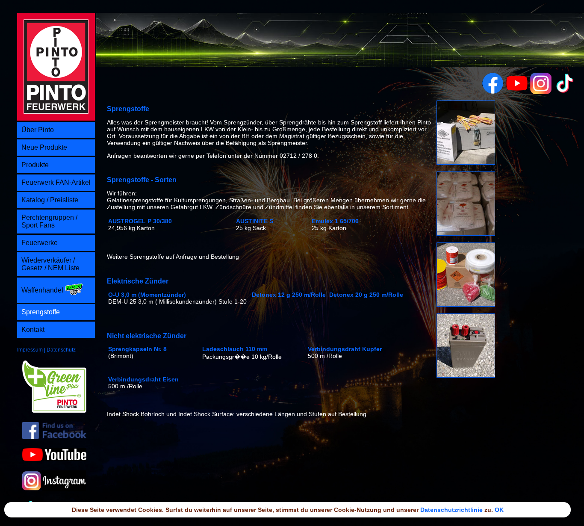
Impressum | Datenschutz (46, 350)
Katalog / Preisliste (49, 200)
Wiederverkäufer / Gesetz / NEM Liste (50, 264)
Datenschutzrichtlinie (451, 509)
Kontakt (32, 329)
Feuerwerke (39, 242)
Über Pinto (37, 129)
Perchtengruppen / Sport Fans (49, 221)
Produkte (35, 164)
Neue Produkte (44, 147)
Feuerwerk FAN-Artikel (56, 182)
